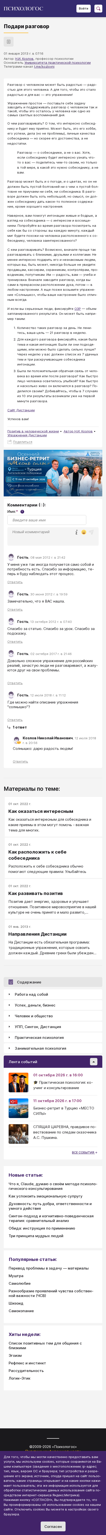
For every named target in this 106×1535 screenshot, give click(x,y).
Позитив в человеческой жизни (33, 431)
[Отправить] (91, 532)
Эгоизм (15, 1355)
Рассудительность (26, 1370)
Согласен (53, 1526)
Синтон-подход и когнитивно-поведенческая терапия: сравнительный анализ (51, 1218)
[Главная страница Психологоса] (25, 9)
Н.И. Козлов (24, 59)
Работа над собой (31, 994)
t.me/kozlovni (44, 66)
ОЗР (77, 309)
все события (83, 1152)
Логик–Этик (19, 1378)
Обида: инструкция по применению (42, 1228)
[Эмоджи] (83, 532)
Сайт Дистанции (21, 410)
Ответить (15, 582)
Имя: (15, 511)
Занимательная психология (40, 1048)
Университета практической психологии (57, 62)
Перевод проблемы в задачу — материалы (49, 1268)
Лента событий (23, 1061)
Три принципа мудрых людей (36, 1235)
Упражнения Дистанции (27, 435)
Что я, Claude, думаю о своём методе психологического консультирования (53, 1186)
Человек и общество (34, 1016)
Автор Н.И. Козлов (78, 431)
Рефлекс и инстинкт (27, 1363)
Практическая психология (39, 1037)
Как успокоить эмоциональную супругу (46, 1196)
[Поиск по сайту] (98, 9)
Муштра (16, 1275)
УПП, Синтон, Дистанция (38, 1026)
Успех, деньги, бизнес (35, 1005)
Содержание (29, 982)
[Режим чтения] (9, 42)
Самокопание (21, 1311)
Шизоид (16, 1303)
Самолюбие (20, 1283)
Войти (83, 8)
